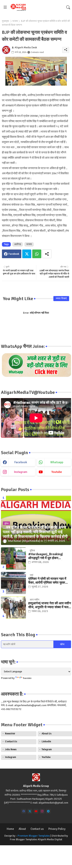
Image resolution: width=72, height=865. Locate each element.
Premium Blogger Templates (33, 835)
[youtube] (36, 811)
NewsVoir (10, 733)
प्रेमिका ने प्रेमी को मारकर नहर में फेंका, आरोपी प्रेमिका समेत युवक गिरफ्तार (47, 581)
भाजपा (15, 21)
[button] (68, 7)
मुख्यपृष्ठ (5, 21)
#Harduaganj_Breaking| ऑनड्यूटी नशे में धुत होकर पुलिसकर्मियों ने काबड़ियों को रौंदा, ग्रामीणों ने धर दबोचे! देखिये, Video (48, 556)
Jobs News (11, 749)
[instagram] (42, 811)
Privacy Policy (56, 829)
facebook (20, 462)
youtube (56, 472)
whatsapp (56, 462)
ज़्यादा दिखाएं (61, 298)
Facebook (13, 253)
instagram (20, 472)
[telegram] (48, 811)
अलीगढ (17, 244)
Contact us (37, 829)
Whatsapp (36, 253)
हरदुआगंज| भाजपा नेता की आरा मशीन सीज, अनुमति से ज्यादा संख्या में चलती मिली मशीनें (49, 605)
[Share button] (46, 253)
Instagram (10, 757)
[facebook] (23, 811)
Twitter (26, 253)
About (22, 829)
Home (10, 829)
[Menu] (5, 7)
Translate (27, 678)
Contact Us (11, 741)
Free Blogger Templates (23, 839)
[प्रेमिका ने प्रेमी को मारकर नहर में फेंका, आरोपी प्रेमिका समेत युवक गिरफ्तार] (13, 583)
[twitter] (29, 811)
